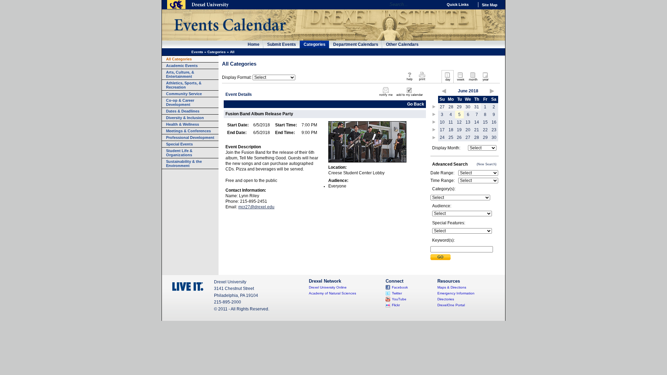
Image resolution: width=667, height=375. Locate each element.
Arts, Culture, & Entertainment (180, 74)
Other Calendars (402, 44)
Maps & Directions (451, 287)
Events (197, 52)
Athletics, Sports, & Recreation (183, 85)
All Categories (179, 59)
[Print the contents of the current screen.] (422, 81)
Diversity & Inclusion (185, 118)
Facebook (400, 287)
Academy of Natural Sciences (332, 293)
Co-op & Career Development (180, 102)
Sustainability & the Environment (184, 163)
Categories (315, 44)
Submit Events (281, 44)
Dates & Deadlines (182, 111)
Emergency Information (456, 293)
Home (254, 44)
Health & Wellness (182, 124)
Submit (440, 257)
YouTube (399, 299)
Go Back (415, 104)
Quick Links (458, 4)
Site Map (489, 5)
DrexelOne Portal (451, 305)
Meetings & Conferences (188, 131)
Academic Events (182, 66)
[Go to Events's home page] (230, 34)
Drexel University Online (328, 287)
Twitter (397, 293)
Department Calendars (355, 44)
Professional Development (190, 137)
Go (436, 4)
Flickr (396, 305)
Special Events (179, 144)
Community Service (184, 94)
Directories (445, 299)
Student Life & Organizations (179, 153)
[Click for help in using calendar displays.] (409, 81)
